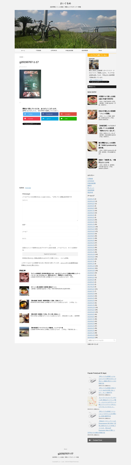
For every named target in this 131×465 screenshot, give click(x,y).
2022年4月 (91, 245)
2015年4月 (91, 326)
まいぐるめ (65, 3)
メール (24, 231)
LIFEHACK (54, 50)
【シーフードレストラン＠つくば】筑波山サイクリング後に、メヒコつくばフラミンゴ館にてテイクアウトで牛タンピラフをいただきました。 (107, 402)
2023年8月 (91, 208)
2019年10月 (91, 270)
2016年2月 (91, 303)
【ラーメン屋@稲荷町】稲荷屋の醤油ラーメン (43, 287)
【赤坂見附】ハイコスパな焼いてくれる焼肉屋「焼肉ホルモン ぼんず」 (107, 128)
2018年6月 (91, 280)
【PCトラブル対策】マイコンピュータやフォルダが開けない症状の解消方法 (107, 414)
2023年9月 (91, 206)
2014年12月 (91, 335)
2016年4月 (91, 298)
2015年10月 (91, 312)
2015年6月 (91, 321)
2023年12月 (91, 201)
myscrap (28, 188)
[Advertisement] (35, 142)
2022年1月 (91, 252)
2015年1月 (91, 333)
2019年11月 (91, 268)
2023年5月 (91, 215)
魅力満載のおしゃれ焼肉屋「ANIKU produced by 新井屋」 (107, 145)
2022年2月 (91, 250)
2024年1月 (91, 199)
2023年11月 (91, 203)
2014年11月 (91, 337)
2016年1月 (91, 305)
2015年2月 (91, 330)
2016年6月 (91, 293)
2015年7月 (91, 319)
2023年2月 (91, 222)
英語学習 (90, 192)
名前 (24, 224)
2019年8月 (91, 273)
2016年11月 (91, 289)
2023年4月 (91, 217)
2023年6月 (91, 213)
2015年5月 (91, 323)
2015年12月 (91, 307)
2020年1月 (91, 263)
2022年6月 (91, 240)
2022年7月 (91, 238)
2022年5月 (91, 243)
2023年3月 (91, 220)
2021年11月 (91, 256)
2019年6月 (91, 275)
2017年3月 (91, 284)
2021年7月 (91, 261)
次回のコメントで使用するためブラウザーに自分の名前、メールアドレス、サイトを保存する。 (49, 249)
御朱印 (90, 185)
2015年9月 (91, 314)
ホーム (23, 50)
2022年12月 (91, 226)
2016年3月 (91, 300)
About (100, 50)
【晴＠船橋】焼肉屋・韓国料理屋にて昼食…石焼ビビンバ (46, 300)
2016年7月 (91, 291)
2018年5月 (91, 282)
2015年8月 (91, 316)
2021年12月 (91, 254)
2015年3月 (91, 328)
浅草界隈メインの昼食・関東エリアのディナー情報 (65, 457)
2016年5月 (91, 296)
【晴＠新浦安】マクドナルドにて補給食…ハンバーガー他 (46, 327)
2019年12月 (91, 266)
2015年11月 (91, 310)
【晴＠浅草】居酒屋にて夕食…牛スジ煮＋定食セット (45, 314)
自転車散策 (85, 50)
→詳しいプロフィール (95, 79)
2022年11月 (91, 229)
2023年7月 (91, 210)
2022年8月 (91, 236)
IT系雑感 (38, 50)
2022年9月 (91, 233)
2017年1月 (91, 286)
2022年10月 (91, 231)
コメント (25, 200)
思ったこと (91, 188)
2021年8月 (91, 259)
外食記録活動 (69, 50)
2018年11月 (91, 277)
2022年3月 (91, 247)
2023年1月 (91, 224)
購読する (92, 86)
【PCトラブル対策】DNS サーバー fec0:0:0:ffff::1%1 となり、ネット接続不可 (107, 390)
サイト (24, 238)
